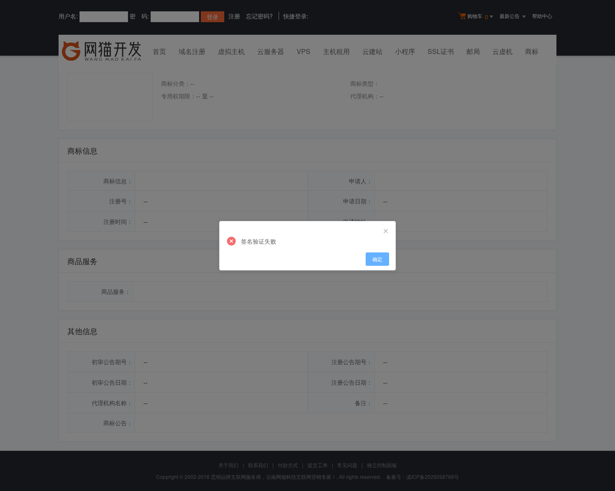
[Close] (385, 231)
